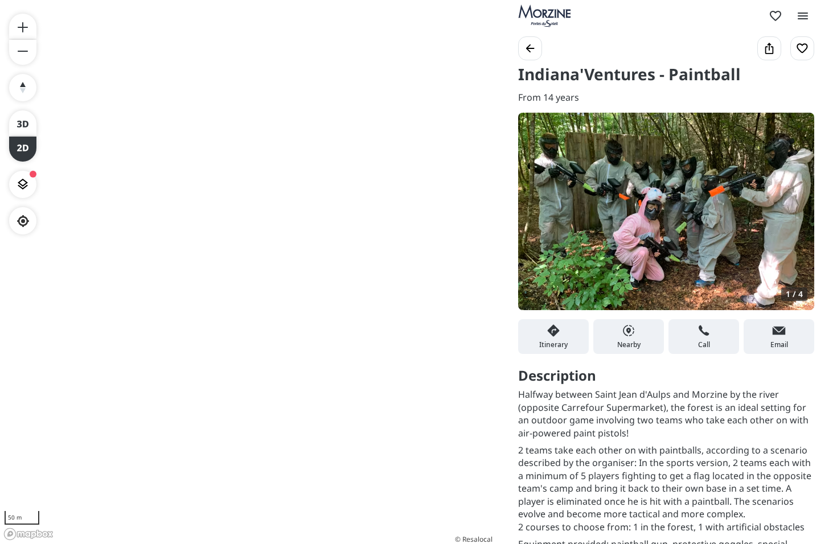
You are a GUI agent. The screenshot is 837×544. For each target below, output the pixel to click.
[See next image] (793, 218)
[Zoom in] (22, 26)
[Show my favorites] (775, 16)
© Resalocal (474, 539)
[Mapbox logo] (28, 534)
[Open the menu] (802, 16)
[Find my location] (23, 221)
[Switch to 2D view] (22, 149)
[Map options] (22, 184)
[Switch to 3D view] (22, 122)
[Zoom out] (22, 52)
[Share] (769, 48)
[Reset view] (22, 87)
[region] (247, 272)
